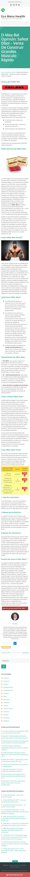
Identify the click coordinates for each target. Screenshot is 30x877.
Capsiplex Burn (8, 687)
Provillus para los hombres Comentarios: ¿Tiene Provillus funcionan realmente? (15, 742)
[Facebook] (11, 5)
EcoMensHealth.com (14, 865)
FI (19, 871)
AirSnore (6, 678)
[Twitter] (14, 5)
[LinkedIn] (16, 5)
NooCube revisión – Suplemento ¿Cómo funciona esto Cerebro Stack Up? (14, 760)
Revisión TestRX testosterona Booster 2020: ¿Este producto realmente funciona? (14, 737)
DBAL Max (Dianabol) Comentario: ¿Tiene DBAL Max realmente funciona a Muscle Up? (13, 818)
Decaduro (6, 699)
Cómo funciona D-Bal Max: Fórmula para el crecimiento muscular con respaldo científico (14, 844)
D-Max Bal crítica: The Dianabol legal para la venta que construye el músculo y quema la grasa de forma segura (14, 837)
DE (24, 871)
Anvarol (5, 684)
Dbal (4, 696)
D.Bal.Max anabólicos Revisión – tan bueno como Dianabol (13, 806)
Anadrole (6, 681)
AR (2, 871)
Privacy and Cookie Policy (14, 2)
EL (26, 871)
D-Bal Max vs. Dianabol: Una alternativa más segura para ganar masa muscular (14, 824)
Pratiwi (8, 652)
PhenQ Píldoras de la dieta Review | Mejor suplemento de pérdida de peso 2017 (13, 776)
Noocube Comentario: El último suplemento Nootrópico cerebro (12, 770)
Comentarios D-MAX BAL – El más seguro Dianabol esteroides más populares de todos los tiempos (15, 811)
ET (16, 871)
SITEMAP (23, 865)
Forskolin (6, 712)
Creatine (6, 693)
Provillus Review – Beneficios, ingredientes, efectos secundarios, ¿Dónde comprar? (14, 748)
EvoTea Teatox (8, 708)
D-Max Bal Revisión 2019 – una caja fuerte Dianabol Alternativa (13, 801)
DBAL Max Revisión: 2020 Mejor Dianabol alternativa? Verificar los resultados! (12, 830)
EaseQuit (6, 702)
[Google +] (19, 5)
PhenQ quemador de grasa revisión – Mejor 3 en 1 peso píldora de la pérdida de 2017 (14, 754)
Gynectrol (6, 718)
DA (11, 871)
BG (5, 871)
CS (8, 871)
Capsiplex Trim (8, 690)
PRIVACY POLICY (15, 867)
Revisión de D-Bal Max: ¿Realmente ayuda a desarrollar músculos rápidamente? (13, 783)
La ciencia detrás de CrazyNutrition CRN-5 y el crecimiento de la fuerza (15, 732)
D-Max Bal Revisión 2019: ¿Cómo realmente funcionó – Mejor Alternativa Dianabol (13, 850)
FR (21, 871)
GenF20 (5, 715)
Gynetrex (6, 721)
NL (14, 871)
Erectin (5, 705)
